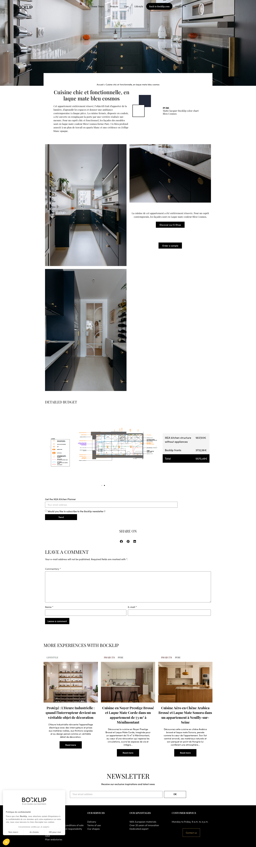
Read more (70, 744)
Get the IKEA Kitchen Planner (60, 499)
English (179, 6)
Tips (126, 6)
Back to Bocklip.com (159, 6)
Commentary (53, 569)
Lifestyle (139, 6)
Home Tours (97, 6)
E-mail (132, 607)
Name (49, 607)
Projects (114, 6)
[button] (50, 447)
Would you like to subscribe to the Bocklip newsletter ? (76, 511)
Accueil (100, 84)
